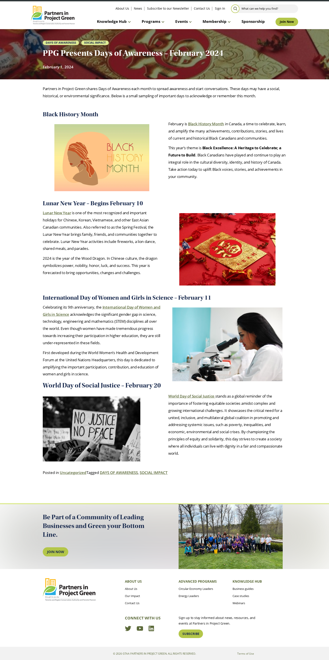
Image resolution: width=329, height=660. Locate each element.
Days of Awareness (61, 43)
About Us (122, 8)
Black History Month (206, 123)
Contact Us (202, 8)
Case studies (241, 596)
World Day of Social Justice (191, 396)
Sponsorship (253, 21)
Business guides (243, 589)
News (138, 8)
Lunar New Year (57, 212)
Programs (151, 21)
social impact (95, 43)
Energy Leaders (189, 596)
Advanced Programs (198, 581)
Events (181, 21)
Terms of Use (245, 653)
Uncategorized (73, 472)
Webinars (239, 603)
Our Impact (132, 596)
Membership (214, 21)
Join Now (287, 21)
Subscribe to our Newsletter (168, 8)
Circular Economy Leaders (196, 589)
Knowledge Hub (112, 21)
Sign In (220, 8)
